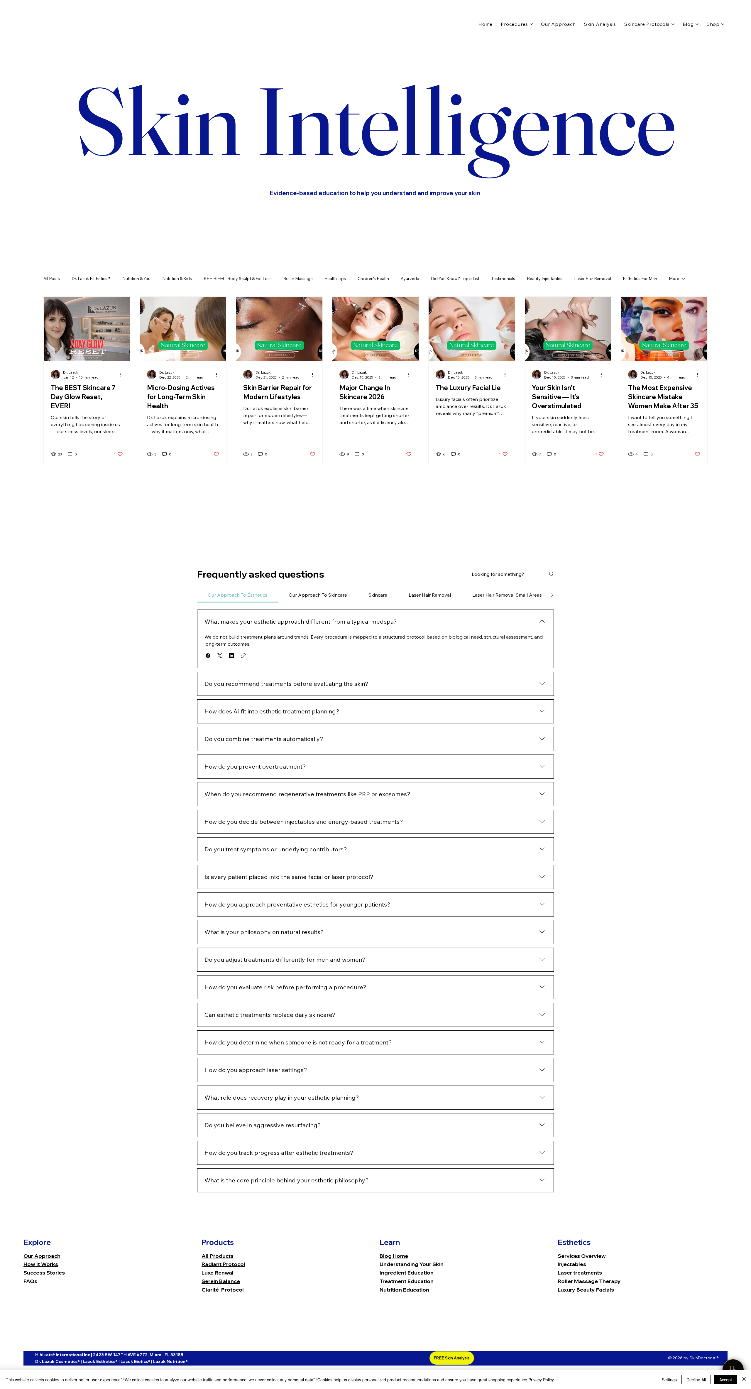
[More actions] (122, 374)
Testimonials (503, 278)
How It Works (40, 1264)
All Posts (51, 278)
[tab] (237, 594)
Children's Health (373, 278)
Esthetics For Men (640, 278)
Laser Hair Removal (592, 278)
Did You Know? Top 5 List (455, 278)
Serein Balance (221, 1281)
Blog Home (394, 1256)
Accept (725, 1380)
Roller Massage (298, 278)
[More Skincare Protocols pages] (672, 24)
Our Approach (41, 1256)
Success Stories (44, 1272)
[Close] (743, 1379)
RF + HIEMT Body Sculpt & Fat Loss (238, 278)
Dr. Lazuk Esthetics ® (91, 278)
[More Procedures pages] (531, 24)
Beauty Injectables (544, 278)
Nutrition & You (136, 278)
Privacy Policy (541, 1380)
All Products (218, 1256)
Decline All (696, 1380)
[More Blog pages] (697, 24)
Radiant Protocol (223, 1264)
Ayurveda (410, 278)
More (674, 278)
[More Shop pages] (722, 24)
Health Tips (335, 278)
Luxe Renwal (218, 1272)
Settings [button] (669, 1380)
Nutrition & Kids (177, 278)
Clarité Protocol (223, 1289)
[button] (208, 655)
